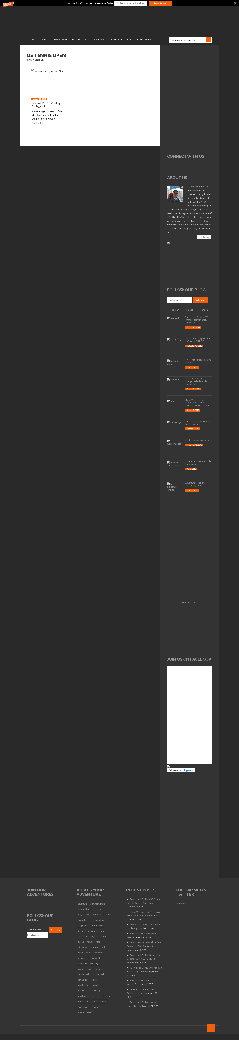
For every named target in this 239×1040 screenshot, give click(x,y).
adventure (82, 903)
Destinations (80, 39)
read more (204, 237)
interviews (82, 947)
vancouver (82, 1007)
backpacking (83, 909)
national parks (84, 952)
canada (107, 914)
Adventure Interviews (140, 39)
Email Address (34, 929)
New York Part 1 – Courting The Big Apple (45, 105)
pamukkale (83, 958)
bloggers (96, 909)
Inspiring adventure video (197, 440)
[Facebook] (176, 167)
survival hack (83, 974)
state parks (99, 969)
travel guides (83, 985)
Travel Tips (99, 39)
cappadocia (83, 920)
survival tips (83, 979)
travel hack (98, 985)
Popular (175, 309)
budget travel (84, 914)
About (45, 39)
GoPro (103, 936)
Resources (116, 39)
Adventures (60, 39)
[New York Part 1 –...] (47, 82)
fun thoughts (91, 936)
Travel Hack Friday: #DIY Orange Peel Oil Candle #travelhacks (196, 320)
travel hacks (83, 990)
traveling (96, 990)
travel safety (83, 996)
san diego (94, 963)
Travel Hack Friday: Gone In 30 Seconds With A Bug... (197, 340)
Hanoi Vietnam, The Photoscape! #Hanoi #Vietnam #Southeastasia (197, 403)
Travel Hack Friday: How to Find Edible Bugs (197, 422)
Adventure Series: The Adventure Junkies (195, 484)
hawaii (90, 941)
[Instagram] (194, 167)
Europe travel (97, 925)
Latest (189, 309)
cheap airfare (98, 920)
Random (204, 309)
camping (97, 914)
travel (94, 979)
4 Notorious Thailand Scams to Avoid (198, 361)
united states (83, 1001)
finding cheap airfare (87, 931)
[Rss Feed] (170, 167)
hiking (98, 941)
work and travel (85, 1012)
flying (102, 931)
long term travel (97, 947)
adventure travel (97, 903)
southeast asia (84, 969)
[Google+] (188, 167)
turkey (107, 996)
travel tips (96, 996)
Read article (37, 123)
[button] (119, 3)
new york (98, 952)
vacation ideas (99, 1001)
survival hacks (99, 974)
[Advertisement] (189, 101)
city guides (82, 925)
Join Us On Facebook (189, 659)
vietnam (94, 1007)
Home (33, 39)
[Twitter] (182, 167)
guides (81, 941)
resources (82, 963)
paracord (95, 958)
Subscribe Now (160, 3)
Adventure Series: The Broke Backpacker (198, 463)
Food (80, 936)
